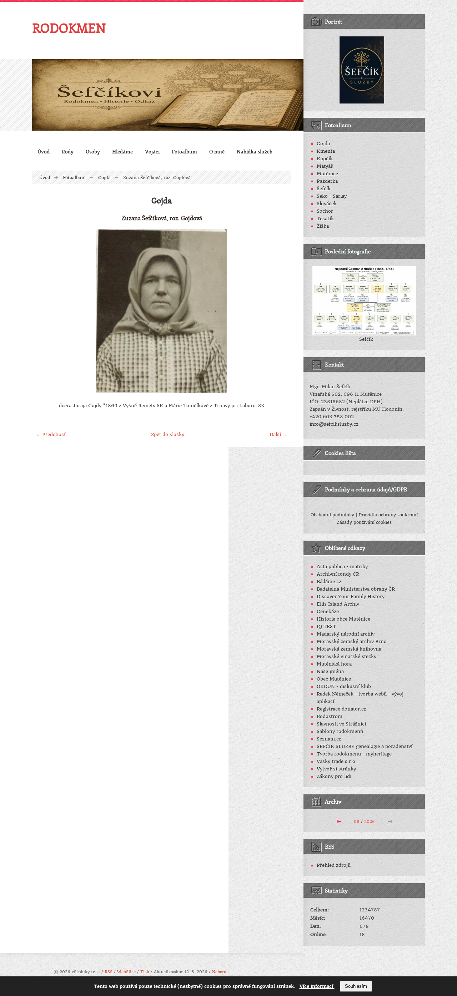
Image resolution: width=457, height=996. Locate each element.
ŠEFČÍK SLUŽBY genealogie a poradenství (364, 746)
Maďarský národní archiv (346, 634)
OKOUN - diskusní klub (344, 686)
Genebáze (328, 611)
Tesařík (325, 218)
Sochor (325, 211)
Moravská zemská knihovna (349, 649)
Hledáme (122, 151)
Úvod (43, 151)
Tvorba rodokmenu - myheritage (354, 754)
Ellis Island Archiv (338, 604)
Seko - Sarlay (332, 196)
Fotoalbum (184, 151)
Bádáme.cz (329, 581)
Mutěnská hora (334, 664)
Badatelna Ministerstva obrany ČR (356, 589)
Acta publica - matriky (342, 566)
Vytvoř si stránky (336, 769)
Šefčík (324, 188)
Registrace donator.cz (341, 709)
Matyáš (325, 166)
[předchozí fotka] (44, 310)
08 (357, 821)
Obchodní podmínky (332, 514)
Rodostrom (329, 716)
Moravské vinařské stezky (346, 656)
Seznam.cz (329, 739)
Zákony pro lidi (334, 776)
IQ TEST (326, 626)
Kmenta (326, 151)
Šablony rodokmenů (340, 731)
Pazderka (327, 181)
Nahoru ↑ (221, 972)
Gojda (104, 177)
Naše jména (330, 671)
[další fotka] (279, 310)
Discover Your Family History (351, 596)
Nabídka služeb (254, 151)
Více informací (317, 986)
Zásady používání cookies (364, 522)
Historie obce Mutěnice (343, 619)
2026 (369, 821)
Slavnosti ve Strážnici (341, 724)
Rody (68, 151)
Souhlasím (356, 986)
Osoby (93, 151)
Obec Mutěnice (334, 679)
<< (339, 821)
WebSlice (126, 972)
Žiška (323, 226)
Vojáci (152, 151)
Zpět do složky (167, 434)
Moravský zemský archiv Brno (352, 641)
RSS (108, 972)
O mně (217, 151)
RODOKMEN (69, 27)
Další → (278, 434)
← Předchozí (50, 434)
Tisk (144, 972)
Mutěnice (327, 173)
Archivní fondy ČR (338, 574)
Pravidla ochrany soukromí (388, 514)
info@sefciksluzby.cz (334, 424)
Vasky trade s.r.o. (337, 761)
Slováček (327, 203)
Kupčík (325, 158)
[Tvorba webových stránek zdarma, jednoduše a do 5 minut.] (98, 972)
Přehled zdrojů (334, 865)
